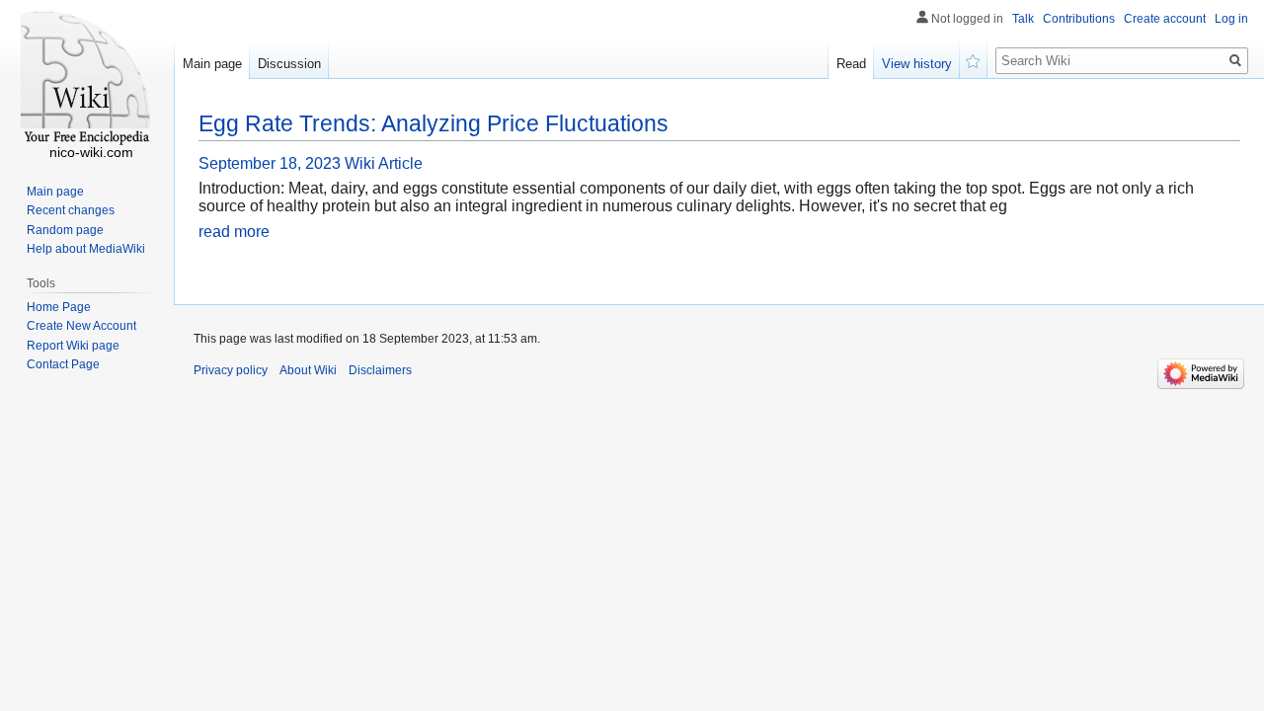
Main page (212, 63)
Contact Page (63, 364)
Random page (65, 230)
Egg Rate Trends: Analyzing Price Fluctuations (433, 123)
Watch (974, 59)
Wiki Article (384, 163)
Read (851, 63)
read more (234, 231)
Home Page (59, 307)
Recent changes (71, 210)
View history (917, 63)
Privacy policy (231, 370)
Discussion (289, 63)
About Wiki (308, 370)
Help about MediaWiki (86, 249)
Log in (1231, 19)
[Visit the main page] (87, 79)
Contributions (1079, 19)
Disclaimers (380, 370)
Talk (1023, 19)
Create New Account (81, 326)
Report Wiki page (73, 346)
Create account (1165, 19)
